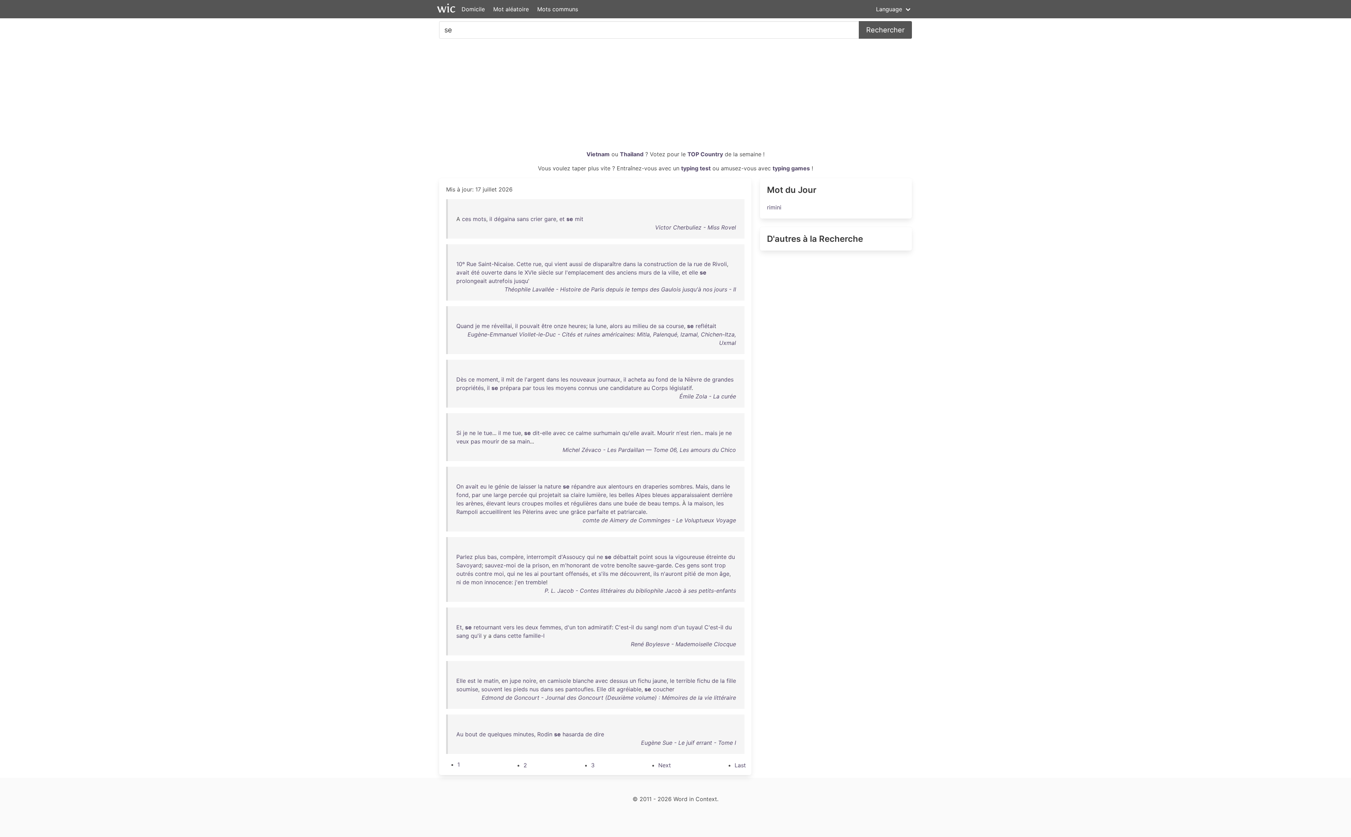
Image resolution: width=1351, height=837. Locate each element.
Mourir (665, 432)
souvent (491, 689)
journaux (608, 379)
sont (707, 565)
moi (499, 573)
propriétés (470, 387)
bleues (661, 494)
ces (466, 218)
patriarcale (631, 511)
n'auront (672, 573)
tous (539, 387)
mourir (490, 441)
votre (608, 565)
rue (537, 264)
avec (559, 432)
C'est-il (624, 627)
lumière (596, 494)
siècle (545, 272)
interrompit (541, 556)
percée (518, 494)
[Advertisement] (675, 97)
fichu (644, 680)
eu (483, 486)
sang (650, 627)
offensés (576, 573)
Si (458, 432)
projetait (550, 494)
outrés (464, 573)
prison (540, 565)
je (477, 325)
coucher (663, 689)
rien (695, 432)
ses (559, 689)
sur (559, 272)
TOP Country (705, 154)
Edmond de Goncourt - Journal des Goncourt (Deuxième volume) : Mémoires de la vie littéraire (609, 697)
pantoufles (579, 689)
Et (459, 627)
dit (611, 689)
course (675, 325)
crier (537, 218)
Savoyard (469, 565)
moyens (566, 387)
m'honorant (575, 565)
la (640, 264)
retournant (487, 627)
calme (583, 432)
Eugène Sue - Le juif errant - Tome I (688, 742)
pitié (690, 573)
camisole (559, 680)
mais (711, 432)
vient (560, 264)
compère (512, 556)
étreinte (716, 556)
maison (703, 503)
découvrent (635, 573)
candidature (626, 387)
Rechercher (885, 30)
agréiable (629, 689)
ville (673, 272)
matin (491, 680)
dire (599, 734)
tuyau (693, 627)
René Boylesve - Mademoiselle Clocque (683, 644)
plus (480, 556)
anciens (627, 272)
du (731, 556)
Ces (680, 565)
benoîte (626, 565)
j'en (519, 582)
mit (579, 218)
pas (475, 441)
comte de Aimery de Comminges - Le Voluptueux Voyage (659, 520)
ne (472, 432)
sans (523, 218)
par (526, 387)
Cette (523, 264)
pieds (520, 689)
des (610, 272)
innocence (498, 582)
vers (508, 627)
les (564, 379)
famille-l (534, 635)
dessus (619, 680)
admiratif (600, 627)
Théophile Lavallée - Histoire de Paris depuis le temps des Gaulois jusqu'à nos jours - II (620, 289)
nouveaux (583, 379)
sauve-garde (655, 565)
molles (553, 503)
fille (731, 680)
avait (462, 272)
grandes (723, 379)
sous (661, 556)
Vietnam (598, 154)
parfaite (598, 511)
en (638, 486)
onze (560, 325)
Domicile (473, 9)
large (500, 494)
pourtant (552, 573)
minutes (523, 734)
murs (645, 272)
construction (660, 264)
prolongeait (471, 280)
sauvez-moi (500, 565)
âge (724, 573)
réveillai (501, 325)
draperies (655, 486)
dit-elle (542, 432)
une (603, 387)
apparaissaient (690, 494)
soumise (467, 689)
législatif (681, 387)
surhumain (606, 432)
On (460, 486)
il (490, 218)
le (520, 272)
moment (487, 379)
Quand (465, 325)
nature (552, 486)
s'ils (603, 573)
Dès (461, 379)
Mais (702, 486)
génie (502, 486)
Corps (660, 387)
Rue (471, 264)
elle (693, 272)
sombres (681, 486)
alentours (620, 486)
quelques (500, 734)
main (523, 441)
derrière (722, 494)
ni (458, 582)
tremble (536, 582)
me (486, 325)
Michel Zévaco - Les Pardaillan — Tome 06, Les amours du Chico (649, 449)
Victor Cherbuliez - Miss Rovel (695, 227)
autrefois (500, 280)
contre (483, 573)
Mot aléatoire (511, 9)
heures (577, 325)
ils (656, 573)
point (646, 556)
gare (550, 218)
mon (712, 573)
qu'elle (630, 432)
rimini (774, 207)
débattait (625, 556)
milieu (640, 325)
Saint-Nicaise (495, 264)
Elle (461, 680)
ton (581, 627)
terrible (685, 680)
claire (578, 494)
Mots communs (557, 9)
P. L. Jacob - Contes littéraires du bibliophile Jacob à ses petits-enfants (640, 590)
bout (471, 734)
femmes (550, 627)
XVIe (531, 272)
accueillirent (496, 511)
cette (514, 635)
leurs (513, 503)
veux (462, 441)
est (472, 680)
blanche (583, 680)
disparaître (607, 264)
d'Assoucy (571, 556)
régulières (584, 503)
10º (460, 264)
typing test (696, 168)
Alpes (643, 494)
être (546, 325)
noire (529, 680)
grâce (578, 511)
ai (536, 573)
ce (471, 379)
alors (616, 325)
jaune (660, 680)
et (562, 218)
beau (654, 503)
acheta (637, 379)
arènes (474, 503)
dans (629, 264)
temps (670, 503)
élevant (496, 503)
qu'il (476, 635)
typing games (791, 168)
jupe (515, 680)
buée (631, 503)
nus (534, 689)
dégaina (504, 218)
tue (488, 432)
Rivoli (719, 264)
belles (626, 494)
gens (693, 565)
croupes (532, 503)
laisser (527, 486)
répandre (583, 486)
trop (720, 565)
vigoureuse (689, 556)
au (627, 325)
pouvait (530, 325)
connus (587, 387)
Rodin (544, 734)
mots (479, 218)
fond (662, 379)
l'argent (535, 379)
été (475, 272)
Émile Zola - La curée (707, 396)
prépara (510, 387)
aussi (576, 264)
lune (601, 325)
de (587, 264)
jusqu (521, 280)
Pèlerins (532, 511)
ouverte (491, 272)
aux (602, 486)
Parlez (464, 556)
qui (549, 264)
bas (492, 556)
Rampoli (467, 511)
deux (531, 627)
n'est (682, 432)
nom (666, 627)
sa (661, 325)
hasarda (573, 734)
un (633, 680)
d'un (570, 627)
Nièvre (693, 379)
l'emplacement (584, 272)
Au (459, 734)
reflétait (706, 325)
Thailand (631, 154)
